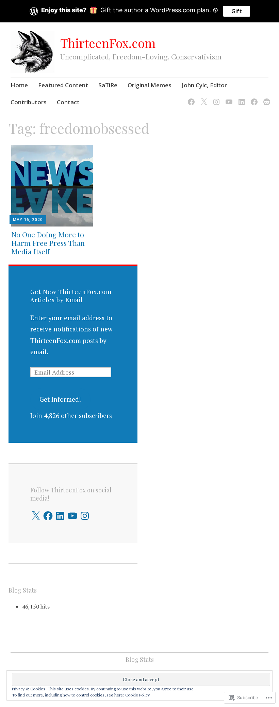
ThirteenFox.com (107, 43)
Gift (236, 11)
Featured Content (63, 85)
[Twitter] (203, 98)
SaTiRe (107, 85)
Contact (68, 102)
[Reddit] (265, 98)
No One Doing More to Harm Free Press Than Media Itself (48, 243)
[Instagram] (215, 98)
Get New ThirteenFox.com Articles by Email (71, 296)
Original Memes (149, 85)
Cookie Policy (137, 694)
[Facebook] (190, 98)
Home (19, 85)
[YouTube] (228, 98)
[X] (35, 515)
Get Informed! (60, 399)
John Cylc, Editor (204, 85)
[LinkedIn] (240, 98)
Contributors (29, 102)
